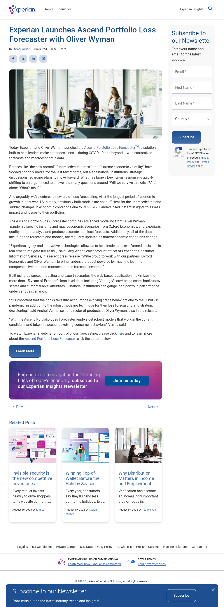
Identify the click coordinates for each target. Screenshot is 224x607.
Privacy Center (66, 546)
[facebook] (13, 59)
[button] (210, 9)
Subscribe (186, 137)
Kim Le (40, 509)
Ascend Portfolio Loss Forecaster (111, 148)
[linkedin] (33, 59)
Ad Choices (124, 546)
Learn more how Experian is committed (94, 564)
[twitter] (23, 59)
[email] (43, 59)
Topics (49, 9)
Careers (153, 546)
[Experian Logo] (22, 9)
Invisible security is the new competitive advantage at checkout (32, 481)
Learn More (25, 351)
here (120, 333)
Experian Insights (191, 9)
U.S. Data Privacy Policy (96, 546)
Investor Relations (175, 546)
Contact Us (199, 546)
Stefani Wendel (21, 49)
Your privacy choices (152, 564)
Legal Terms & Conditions (34, 546)
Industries (64, 9)
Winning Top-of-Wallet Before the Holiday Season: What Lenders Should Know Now (83, 483)
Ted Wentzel (149, 509)
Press (140, 546)
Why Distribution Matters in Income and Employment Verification (136, 481)
